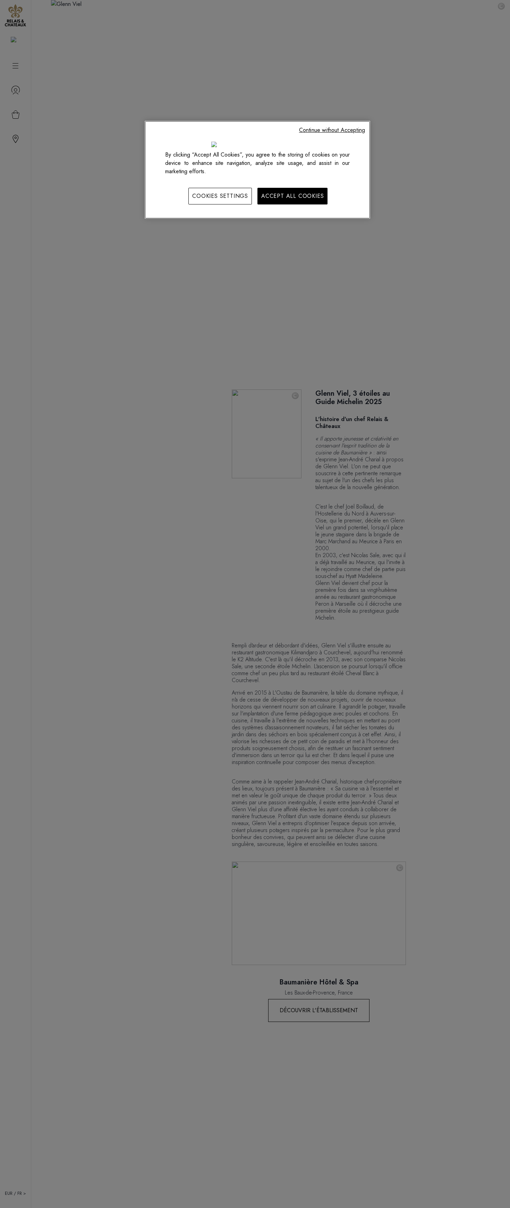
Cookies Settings (220, 196)
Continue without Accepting (332, 130)
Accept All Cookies (292, 196)
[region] (257, 170)
